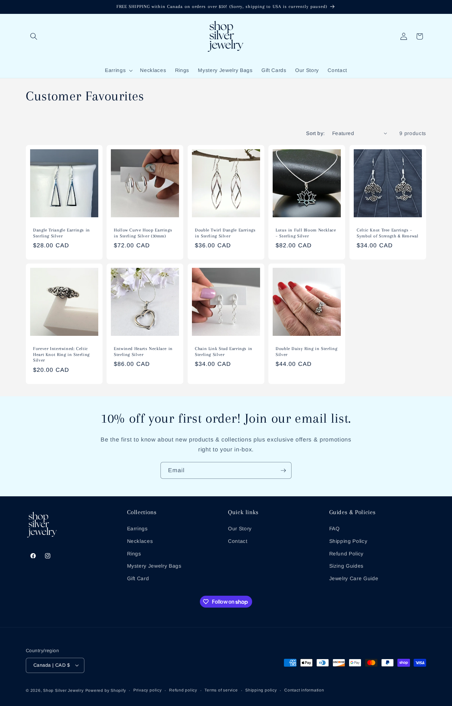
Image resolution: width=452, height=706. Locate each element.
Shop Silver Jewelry (63, 690)
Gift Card (138, 578)
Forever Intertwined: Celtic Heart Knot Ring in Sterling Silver (61, 354)
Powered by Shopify (105, 690)
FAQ (334, 528)
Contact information (304, 690)
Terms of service (221, 690)
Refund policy (183, 690)
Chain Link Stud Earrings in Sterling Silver (223, 351)
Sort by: (315, 133)
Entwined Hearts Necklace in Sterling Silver (143, 351)
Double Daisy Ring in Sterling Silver (306, 351)
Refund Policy (346, 553)
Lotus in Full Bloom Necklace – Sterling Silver (306, 233)
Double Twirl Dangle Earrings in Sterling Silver (225, 233)
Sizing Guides (346, 566)
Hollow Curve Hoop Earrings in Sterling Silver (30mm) (143, 233)
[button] (34, 36)
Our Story (240, 528)
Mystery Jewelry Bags (154, 566)
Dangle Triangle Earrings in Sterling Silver (61, 233)
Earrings (137, 528)
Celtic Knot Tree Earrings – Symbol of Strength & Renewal (388, 233)
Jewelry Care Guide (354, 578)
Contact (238, 541)
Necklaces (140, 541)
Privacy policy (147, 690)
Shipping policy (261, 690)
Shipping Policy (348, 541)
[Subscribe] (283, 470)
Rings (134, 553)
